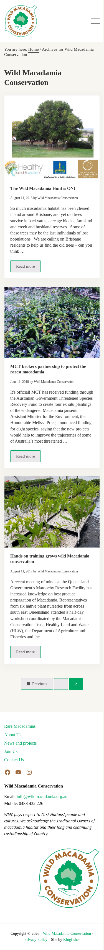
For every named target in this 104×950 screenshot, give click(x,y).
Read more (28, 267)
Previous (39, 683)
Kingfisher (71, 940)
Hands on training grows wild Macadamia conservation (49, 559)
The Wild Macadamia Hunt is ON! (42, 188)
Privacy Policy (35, 940)
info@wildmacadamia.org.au (42, 796)
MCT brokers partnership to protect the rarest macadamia (48, 369)
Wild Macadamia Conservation (67, 933)
